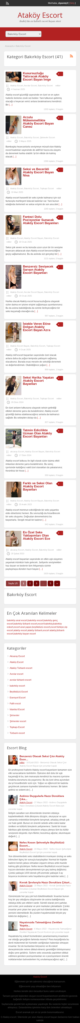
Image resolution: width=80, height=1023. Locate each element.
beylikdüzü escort (41, 627)
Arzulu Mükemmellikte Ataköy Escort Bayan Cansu (38, 121)
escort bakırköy (45, 623)
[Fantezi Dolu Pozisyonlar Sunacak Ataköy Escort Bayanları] (13, 234)
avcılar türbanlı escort (20, 680)
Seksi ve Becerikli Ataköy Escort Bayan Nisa (38, 172)
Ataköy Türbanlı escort (21, 668)
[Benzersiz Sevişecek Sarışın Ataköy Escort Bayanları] (13, 288)
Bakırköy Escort (45, 85)
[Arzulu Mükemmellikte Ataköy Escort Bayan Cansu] (13, 133)
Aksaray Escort (17, 656)
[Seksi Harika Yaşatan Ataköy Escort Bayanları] (13, 394)
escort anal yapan (23, 627)
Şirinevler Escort (47, 137)
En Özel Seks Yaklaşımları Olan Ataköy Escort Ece (36, 535)
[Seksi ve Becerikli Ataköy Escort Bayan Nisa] (13, 184)
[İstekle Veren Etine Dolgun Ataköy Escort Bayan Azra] (13, 342)
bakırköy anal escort (17, 620)
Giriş (72, 3)
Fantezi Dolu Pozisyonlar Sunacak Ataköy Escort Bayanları (41, 220)
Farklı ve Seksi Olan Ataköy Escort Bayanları (37, 486)
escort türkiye (57, 627)
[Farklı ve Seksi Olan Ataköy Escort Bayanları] (13, 496)
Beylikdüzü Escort (19, 691)
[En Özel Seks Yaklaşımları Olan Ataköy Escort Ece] (13, 545)
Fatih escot (15, 703)
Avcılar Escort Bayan (33, 292)
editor (57, 85)
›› (57, 583)
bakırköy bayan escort (25, 633)
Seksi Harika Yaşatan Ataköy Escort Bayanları (38, 381)
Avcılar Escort (30, 85)
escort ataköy (49, 630)
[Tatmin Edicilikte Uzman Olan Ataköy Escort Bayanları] (13, 447)
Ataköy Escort (40, 15)
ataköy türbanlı (35, 630)
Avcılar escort (16, 674)
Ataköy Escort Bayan (33, 238)
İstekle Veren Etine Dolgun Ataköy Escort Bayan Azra (36, 327)
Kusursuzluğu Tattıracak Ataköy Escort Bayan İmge (37, 76)
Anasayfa (9, 46)
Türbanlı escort (17, 733)
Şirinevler (14, 715)
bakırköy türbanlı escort (25, 623)
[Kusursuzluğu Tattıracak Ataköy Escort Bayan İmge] (13, 81)
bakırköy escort (35, 620)
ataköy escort (20, 630)
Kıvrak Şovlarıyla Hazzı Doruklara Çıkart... (46, 882)
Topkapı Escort (47, 188)
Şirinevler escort (18, 721)
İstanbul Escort (17, 709)
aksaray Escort (17, 451)
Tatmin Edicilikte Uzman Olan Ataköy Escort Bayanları (37, 433)
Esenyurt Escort (17, 697)
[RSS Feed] (7, 2)
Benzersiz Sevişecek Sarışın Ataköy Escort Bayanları (38, 270)
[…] (10, 104)
